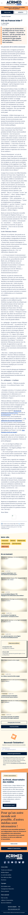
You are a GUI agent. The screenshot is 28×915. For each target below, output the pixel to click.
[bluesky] (19, 862)
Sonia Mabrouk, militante (8, 648)
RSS (19, 906)
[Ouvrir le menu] (26, 3)
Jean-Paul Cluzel (16, 543)
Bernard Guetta (6, 543)
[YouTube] (12, 862)
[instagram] (16, 862)
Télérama (12, 540)
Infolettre (20, 12)
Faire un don (7, 12)
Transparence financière (7, 888)
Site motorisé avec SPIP (14, 909)
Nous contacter (5, 891)
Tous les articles (14, 726)
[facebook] (5, 862)
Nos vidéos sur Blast (6, 877)
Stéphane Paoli (21, 540)
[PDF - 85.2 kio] (14, 518)
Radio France (5, 546)
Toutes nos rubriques (6, 870)
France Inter (5, 540)
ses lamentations (6, 414)
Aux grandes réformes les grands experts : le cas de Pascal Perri (13, 654)
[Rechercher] (1, 3)
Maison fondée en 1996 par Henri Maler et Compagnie (14, 912)
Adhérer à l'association (14, 848)
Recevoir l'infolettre (6, 902)
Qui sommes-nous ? (9, 805)
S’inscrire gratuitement (14, 753)
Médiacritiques (5, 872)
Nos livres (3, 880)
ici (19, 523)
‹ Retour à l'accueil (6, 16)
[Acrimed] (14, 3)
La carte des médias (6, 875)
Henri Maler (6, 23)
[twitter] (8, 862)
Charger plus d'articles (14, 722)
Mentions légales (12, 906)
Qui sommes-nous (5, 886)
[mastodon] (23, 862)
